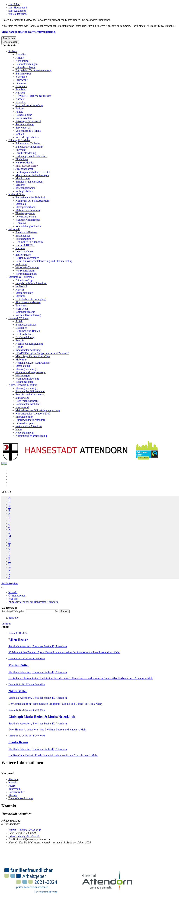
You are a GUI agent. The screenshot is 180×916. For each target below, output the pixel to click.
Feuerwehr (21, 79)
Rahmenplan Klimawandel (30, 391)
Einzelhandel (22, 235)
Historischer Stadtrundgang (30, 299)
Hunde (19, 346)
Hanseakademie (24, 162)
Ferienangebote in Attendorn (31, 156)
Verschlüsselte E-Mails (28, 130)
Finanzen (20, 83)
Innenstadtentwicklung (28, 349)
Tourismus (21, 305)
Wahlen (19, 133)
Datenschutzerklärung (20, 798)
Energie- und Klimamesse (29, 394)
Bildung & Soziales (19, 140)
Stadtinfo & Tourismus (21, 276)
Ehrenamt (20, 149)
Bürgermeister (23, 73)
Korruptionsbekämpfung (29, 105)
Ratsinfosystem (23, 118)
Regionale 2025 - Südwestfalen (32, 362)
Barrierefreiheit (16, 791)
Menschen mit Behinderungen (32, 175)
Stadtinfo (20, 295)
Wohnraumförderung (27, 378)
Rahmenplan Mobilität (27, 403)
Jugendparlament (24, 168)
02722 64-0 (24, 829)
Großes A (20, 222)
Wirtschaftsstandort (26, 273)
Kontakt (12, 782)
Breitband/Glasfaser (26, 232)
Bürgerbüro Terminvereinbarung (33, 70)
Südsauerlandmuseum (27, 210)
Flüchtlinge (21, 159)
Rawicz (19, 289)
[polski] (5, 463)
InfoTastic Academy (26, 165)
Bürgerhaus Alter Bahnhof (30, 197)
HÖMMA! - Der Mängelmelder (33, 95)
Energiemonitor (24, 416)
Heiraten (20, 92)
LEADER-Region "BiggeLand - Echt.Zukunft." (42, 353)
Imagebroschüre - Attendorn (31, 283)
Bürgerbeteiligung (25, 67)
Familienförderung (25, 152)
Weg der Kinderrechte (27, 219)
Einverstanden (10, 42)
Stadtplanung (22, 365)
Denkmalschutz (24, 334)
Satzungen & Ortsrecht (28, 121)
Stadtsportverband (25, 206)
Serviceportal (22, 127)
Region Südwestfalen (27, 257)
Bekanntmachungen (26, 63)
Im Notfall (21, 286)
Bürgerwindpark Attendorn (30, 419)
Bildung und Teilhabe (27, 143)
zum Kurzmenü (17, 10)
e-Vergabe (21, 76)
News (18, 429)
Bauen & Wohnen (18, 318)
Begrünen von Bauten (27, 330)
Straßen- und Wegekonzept (30, 372)
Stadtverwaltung (24, 124)
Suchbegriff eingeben (13, 611)
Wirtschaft (14, 229)
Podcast (19, 108)
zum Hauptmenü (17, 7)
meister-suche (23, 254)
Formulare (21, 86)
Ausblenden (9, 38)
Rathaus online (23, 114)
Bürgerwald (22, 397)
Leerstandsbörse (24, 251)
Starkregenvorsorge (26, 369)
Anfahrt (19, 57)
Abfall (18, 321)
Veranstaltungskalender (28, 226)
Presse (11, 785)
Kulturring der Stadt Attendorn (32, 200)
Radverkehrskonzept (26, 400)
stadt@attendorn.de (24, 836)
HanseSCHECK (24, 245)
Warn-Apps (21, 308)
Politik (19, 111)
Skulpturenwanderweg (28, 302)
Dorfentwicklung (24, 337)
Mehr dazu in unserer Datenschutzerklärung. (28, 31)
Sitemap (12, 795)
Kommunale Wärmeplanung (31, 435)
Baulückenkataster (25, 324)
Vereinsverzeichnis (25, 216)
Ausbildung (21, 60)
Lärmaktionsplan (24, 423)
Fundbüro (20, 89)
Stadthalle (20, 203)
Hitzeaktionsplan (24, 432)
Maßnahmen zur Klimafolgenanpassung (37, 410)
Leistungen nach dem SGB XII (32, 172)
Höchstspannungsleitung (29, 343)
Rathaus (12, 51)
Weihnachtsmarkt (25, 311)
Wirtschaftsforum (24, 270)
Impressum (14, 788)
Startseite (13, 617)
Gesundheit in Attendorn (29, 241)
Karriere (20, 98)
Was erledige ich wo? (27, 137)
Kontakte (20, 102)
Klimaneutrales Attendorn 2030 (32, 413)
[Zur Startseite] (80, 460)
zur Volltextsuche (18, 13)
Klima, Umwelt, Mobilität (22, 384)
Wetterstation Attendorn (28, 426)
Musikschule (22, 178)
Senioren (20, 184)
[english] (2, 463)
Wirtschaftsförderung (27, 267)
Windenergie (22, 375)
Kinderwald (22, 407)
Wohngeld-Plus (24, 191)
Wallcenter (21, 264)
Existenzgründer (24, 238)
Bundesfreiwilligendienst (29, 146)
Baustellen (21, 327)
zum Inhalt (14, 4)
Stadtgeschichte (24, 292)
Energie (19, 340)
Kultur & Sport (16, 194)
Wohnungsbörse (24, 381)
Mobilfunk (21, 359)
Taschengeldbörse (25, 187)
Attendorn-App (24, 280)
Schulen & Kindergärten (29, 181)
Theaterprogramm (25, 213)
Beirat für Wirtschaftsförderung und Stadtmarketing (43, 260)
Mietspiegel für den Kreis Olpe (32, 356)
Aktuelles (20, 54)
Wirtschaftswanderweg (28, 315)
